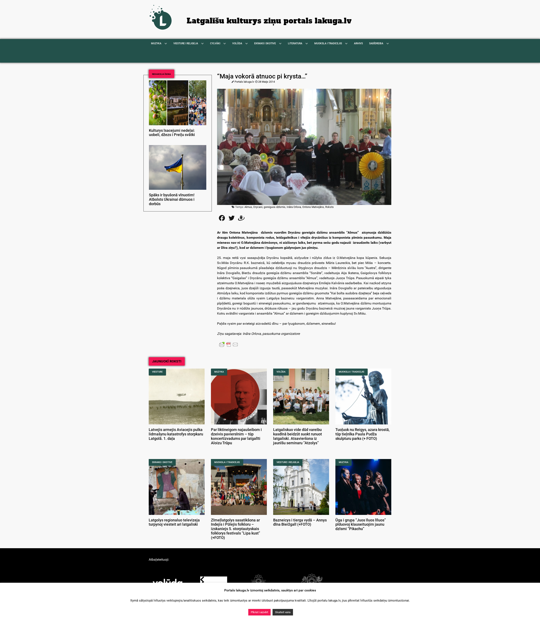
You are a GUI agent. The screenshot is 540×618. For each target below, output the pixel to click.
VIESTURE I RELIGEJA (288, 462)
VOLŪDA (281, 371)
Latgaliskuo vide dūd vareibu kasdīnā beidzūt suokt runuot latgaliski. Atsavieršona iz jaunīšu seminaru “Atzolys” (297, 436)
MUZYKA (219, 371)
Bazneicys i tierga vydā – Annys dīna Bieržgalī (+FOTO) (300, 522)
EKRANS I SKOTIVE (162, 462)
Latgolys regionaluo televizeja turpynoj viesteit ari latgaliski (174, 522)
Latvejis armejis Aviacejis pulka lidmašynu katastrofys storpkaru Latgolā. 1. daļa (176, 434)
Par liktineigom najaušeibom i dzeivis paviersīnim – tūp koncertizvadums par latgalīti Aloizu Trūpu (236, 436)
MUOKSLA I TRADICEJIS (351, 371)
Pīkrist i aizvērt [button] (259, 612)
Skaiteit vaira (282, 612)
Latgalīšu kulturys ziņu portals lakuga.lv (269, 21)
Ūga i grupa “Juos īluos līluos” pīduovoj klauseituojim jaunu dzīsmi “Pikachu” (360, 524)
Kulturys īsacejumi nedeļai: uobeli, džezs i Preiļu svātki (172, 132)
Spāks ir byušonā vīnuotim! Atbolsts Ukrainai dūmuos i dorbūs (171, 199)
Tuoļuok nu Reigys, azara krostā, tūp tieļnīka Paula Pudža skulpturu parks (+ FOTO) (362, 434)
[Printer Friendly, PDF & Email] (228, 344)
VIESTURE (157, 371)
